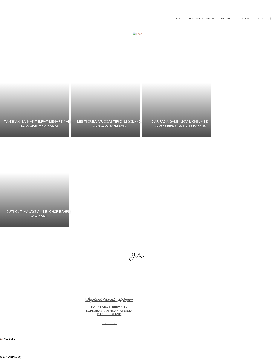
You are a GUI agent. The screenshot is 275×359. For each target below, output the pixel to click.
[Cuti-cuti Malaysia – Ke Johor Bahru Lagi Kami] (34, 182)
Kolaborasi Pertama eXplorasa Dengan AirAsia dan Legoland (109, 311)
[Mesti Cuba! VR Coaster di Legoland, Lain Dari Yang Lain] (105, 92)
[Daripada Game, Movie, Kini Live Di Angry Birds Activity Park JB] (176, 92)
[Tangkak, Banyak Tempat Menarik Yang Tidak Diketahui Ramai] (34, 92)
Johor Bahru (140, 275)
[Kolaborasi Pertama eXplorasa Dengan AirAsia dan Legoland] (40, 309)
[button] (269, 18)
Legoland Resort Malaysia (141, 278)
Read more (109, 323)
